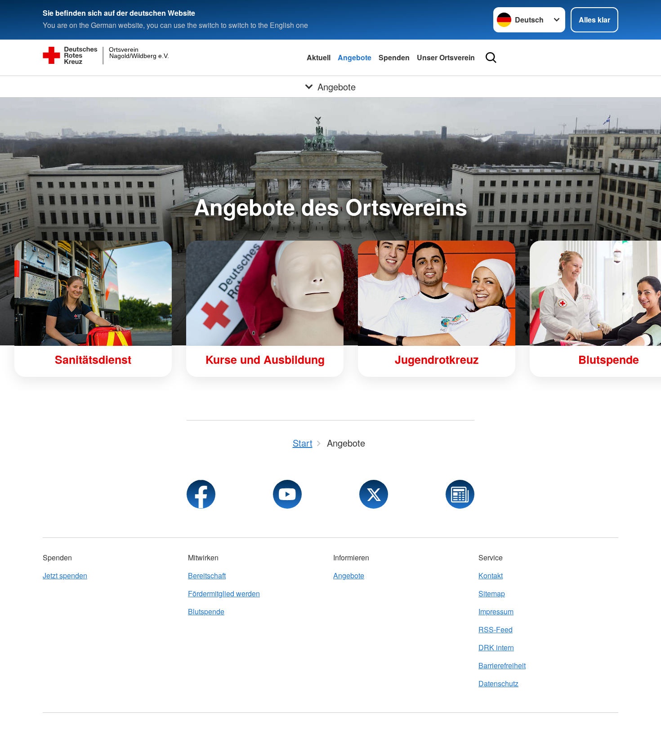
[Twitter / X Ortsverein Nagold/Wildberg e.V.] (373, 494)
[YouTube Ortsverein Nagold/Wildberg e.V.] (287, 494)
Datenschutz (498, 683)
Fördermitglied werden (224, 593)
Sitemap (491, 593)
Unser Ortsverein (446, 57)
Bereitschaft (207, 575)
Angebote (354, 57)
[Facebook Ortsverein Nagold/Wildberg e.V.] (201, 494)
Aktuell (318, 57)
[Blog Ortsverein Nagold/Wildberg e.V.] (460, 494)
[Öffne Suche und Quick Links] (491, 57)
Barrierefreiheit (502, 665)
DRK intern (496, 647)
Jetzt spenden (65, 575)
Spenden (394, 57)
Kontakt (490, 575)
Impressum (496, 611)
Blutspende (206, 611)
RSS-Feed (495, 629)
